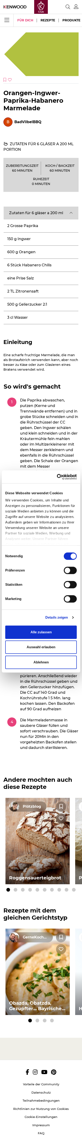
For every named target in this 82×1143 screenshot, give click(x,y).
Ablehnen (41, 662)
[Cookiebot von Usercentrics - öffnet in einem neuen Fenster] (58, 477)
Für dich (25, 20)
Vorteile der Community (41, 1084)
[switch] (70, 570)
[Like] (61, 818)
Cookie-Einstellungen (41, 1117)
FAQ (41, 1133)
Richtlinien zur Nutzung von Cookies (41, 1109)
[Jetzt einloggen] (76, 7)
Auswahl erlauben (41, 647)
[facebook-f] (27, 1072)
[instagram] (35, 1072)
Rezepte (48, 20)
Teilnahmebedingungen (41, 1100)
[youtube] (44, 1072)
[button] (41, 213)
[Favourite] (61, 807)
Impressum (41, 1125)
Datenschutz (41, 1092)
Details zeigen (56, 617)
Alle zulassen (41, 632)
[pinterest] (53, 1072)
